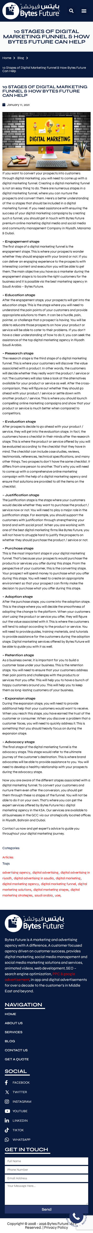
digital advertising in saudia (34, 878)
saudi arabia (44, 895)
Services (13, 1032)
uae (57, 895)
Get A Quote (17, 1059)
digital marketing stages (50, 890)
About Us (14, 1023)
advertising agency (16, 873)
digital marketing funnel (58, 884)
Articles (7, 857)
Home (6, 58)
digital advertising (45, 873)
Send (47, 1209)
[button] (71, 11)
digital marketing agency (20, 884)
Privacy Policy (56, 1227)
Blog (20, 58)
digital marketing (68, 878)
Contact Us (16, 1050)
